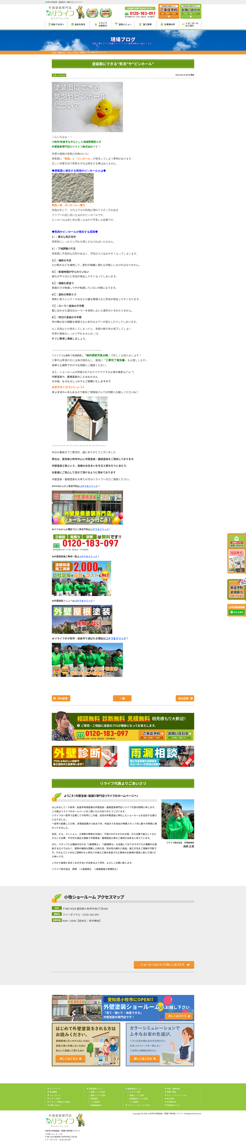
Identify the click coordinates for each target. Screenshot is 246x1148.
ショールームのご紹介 (191, 24)
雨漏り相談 (171, 1091)
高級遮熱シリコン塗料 (139, 1098)
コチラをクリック (116, 638)
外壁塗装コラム (173, 1105)
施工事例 (147, 24)
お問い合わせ (55, 1105)
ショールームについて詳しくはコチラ (162, 964)
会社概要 (53, 1091)
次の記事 (62, 698)
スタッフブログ (59, 75)
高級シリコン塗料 (98, 1091)
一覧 (122, 698)
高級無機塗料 (96, 1105)
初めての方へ (57, 24)
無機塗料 (94, 1098)
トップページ (55, 1088)
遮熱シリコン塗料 (98, 1095)
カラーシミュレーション (177, 1095)
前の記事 (183, 698)
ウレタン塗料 (135, 1091)
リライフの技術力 (103, 24)
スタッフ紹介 (55, 1098)
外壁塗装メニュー (96, 1088)
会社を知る (80, 24)
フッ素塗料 (95, 1101)
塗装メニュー (125, 24)
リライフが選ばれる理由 (60, 1101)
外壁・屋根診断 (173, 1088)
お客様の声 (169, 24)
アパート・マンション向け (139, 1105)
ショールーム (55, 1095)
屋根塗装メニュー (135, 1088)
